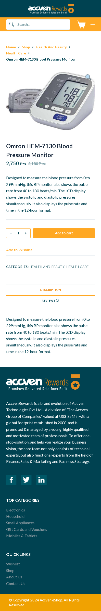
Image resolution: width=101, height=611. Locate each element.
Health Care (77, 267)
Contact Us (15, 583)
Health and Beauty (47, 267)
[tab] (50, 289)
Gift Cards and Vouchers (26, 529)
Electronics (15, 510)
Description (50, 290)
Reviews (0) (50, 300)
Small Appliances (20, 522)
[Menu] (92, 24)
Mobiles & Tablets (21, 535)
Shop (10, 570)
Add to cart (64, 233)
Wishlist (13, 563)
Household (15, 516)
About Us (14, 576)
